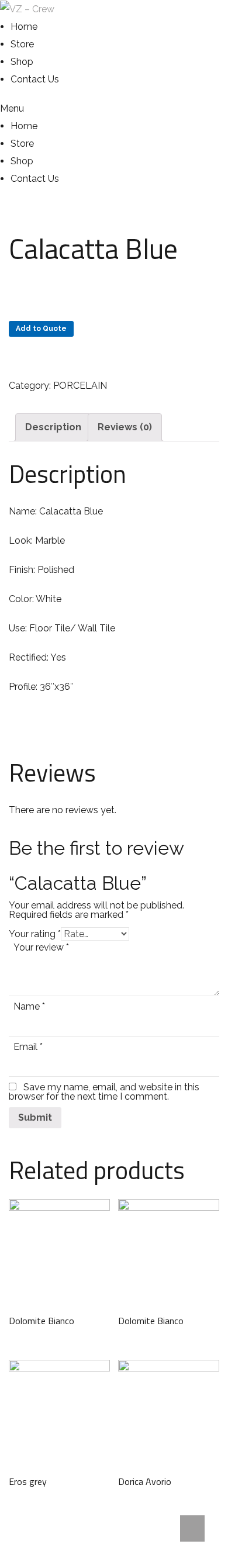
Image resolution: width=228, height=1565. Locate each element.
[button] (29, 109)
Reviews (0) (125, 427)
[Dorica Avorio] (168, 1410)
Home (24, 26)
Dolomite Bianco (41, 1321)
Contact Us (35, 79)
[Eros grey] (59, 1410)
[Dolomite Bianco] (59, 1249)
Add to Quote (41, 328)
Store (22, 44)
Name (29, 1006)
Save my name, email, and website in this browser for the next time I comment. (104, 1092)
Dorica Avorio (144, 1481)
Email (28, 1046)
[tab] (53, 427)
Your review (41, 947)
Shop (22, 61)
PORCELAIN (80, 385)
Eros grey (28, 1481)
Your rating (35, 933)
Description (53, 427)
